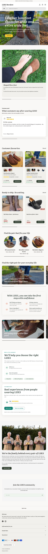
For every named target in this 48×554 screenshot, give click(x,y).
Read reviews (8, 408)
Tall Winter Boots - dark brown (11, 214)
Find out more (7, 468)
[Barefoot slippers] (38, 242)
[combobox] (24, 8)
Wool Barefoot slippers (9, 173)
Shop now (9, 35)
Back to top (24, 508)
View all (44, 148)
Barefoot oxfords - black (32, 214)
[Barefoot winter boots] (24, 242)
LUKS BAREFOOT (7, 548)
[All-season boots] (10, 242)
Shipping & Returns (5, 550)
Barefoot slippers (38, 250)
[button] (42, 4)
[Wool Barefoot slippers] (12, 159)
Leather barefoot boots (32, 173)
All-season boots (10, 250)
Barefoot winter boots (24, 251)
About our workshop (19, 408)
